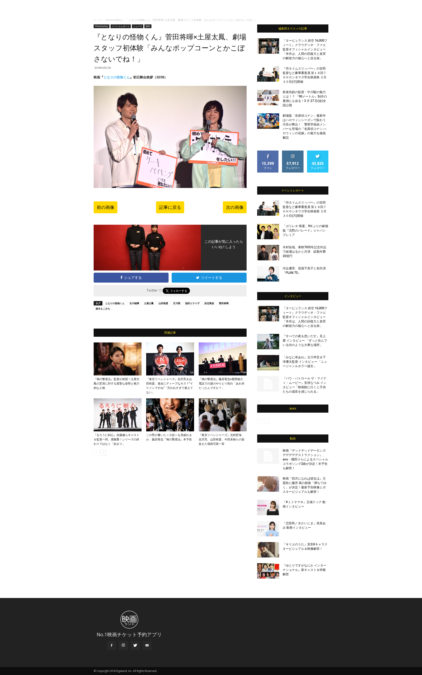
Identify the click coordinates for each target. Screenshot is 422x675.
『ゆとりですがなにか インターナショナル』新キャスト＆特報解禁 (304, 570)
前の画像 (105, 207)
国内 (148, 26)
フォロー (293, 152)
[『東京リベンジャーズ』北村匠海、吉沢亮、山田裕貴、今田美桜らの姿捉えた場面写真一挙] (223, 414)
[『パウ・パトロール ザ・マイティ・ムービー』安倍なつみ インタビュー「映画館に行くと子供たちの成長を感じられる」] (268, 384)
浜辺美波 (209, 303)
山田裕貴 (163, 303)
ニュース (137, 26)
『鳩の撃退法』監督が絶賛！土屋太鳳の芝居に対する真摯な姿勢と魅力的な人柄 (116, 383)
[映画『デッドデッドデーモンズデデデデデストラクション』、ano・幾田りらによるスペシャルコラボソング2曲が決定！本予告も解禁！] (268, 456)
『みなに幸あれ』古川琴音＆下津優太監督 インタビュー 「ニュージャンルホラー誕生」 (305, 361)
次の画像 (235, 207)
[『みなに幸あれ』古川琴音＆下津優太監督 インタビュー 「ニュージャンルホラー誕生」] (268, 362)
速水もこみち (103, 308)
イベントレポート (120, 26)
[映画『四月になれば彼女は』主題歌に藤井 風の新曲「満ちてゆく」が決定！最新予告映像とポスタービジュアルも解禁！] (268, 484)
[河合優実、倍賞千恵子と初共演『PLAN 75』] (268, 273)
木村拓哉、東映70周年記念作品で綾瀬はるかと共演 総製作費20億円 (304, 251)
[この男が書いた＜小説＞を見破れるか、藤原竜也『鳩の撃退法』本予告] (170, 414)
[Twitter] (135, 645)
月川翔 (176, 303)
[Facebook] (111, 645)
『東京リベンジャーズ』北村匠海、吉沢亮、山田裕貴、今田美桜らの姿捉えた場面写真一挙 (221, 439)
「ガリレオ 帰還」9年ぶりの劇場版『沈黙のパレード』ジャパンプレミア (305, 230)
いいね (268, 152)
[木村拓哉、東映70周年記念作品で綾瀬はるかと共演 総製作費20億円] (268, 252)
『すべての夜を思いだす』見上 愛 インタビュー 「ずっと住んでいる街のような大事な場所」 (305, 340)
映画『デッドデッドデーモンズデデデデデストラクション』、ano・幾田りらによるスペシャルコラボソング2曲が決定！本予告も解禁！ (305, 459)
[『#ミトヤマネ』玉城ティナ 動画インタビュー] (268, 507)
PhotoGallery (114, 20)
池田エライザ (192, 303)
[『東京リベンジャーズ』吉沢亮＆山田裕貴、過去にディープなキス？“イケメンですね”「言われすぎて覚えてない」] (170, 358)
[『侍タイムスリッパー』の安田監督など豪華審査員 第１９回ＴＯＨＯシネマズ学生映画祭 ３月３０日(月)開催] (268, 74)
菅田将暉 (224, 303)
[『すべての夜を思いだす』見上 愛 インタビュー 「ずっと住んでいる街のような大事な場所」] (268, 341)
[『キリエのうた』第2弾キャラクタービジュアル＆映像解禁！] (268, 549)
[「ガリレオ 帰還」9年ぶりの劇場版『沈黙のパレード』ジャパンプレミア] (268, 231)
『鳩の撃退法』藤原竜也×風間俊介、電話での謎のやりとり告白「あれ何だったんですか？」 (222, 383)
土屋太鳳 (149, 303)
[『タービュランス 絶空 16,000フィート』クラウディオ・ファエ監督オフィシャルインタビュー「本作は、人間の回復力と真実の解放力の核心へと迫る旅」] (268, 46)
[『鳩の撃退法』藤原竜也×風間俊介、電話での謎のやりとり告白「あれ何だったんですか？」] (223, 358)
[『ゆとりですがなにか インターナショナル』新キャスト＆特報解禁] (268, 571)
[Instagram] (123, 645)
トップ (98, 20)
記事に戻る (170, 207)
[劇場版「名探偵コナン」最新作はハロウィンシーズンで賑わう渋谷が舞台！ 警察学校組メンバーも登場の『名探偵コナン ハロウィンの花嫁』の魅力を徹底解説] (268, 121)
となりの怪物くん (117, 77)
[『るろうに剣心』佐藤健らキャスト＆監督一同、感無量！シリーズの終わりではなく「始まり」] (118, 414)
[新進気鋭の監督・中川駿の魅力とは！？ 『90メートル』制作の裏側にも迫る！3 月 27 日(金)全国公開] (268, 97)
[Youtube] (147, 645)
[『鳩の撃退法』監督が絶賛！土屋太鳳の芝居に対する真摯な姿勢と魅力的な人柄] (118, 358)
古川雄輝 (134, 303)
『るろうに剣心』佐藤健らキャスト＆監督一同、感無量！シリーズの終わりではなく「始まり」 (116, 439)
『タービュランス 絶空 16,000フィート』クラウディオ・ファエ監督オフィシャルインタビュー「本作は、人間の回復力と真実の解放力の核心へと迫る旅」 (305, 49)
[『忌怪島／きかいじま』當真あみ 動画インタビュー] (268, 528)
